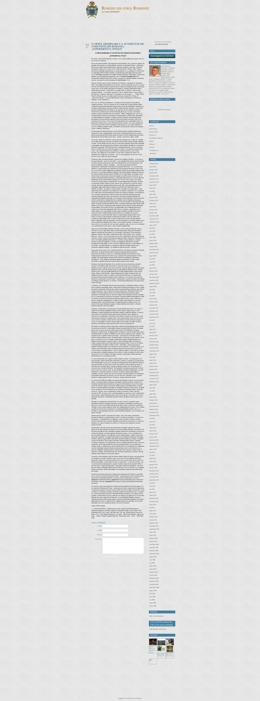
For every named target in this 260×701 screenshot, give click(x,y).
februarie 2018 (153, 302)
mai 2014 (152, 424)
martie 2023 (152, 166)
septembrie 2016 (154, 351)
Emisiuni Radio (153, 132)
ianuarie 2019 (153, 274)
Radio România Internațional (157, 629)
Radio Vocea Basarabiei (156, 616)
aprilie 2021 (152, 203)
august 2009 (153, 557)
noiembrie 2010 (153, 523)
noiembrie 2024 (153, 163)
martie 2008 (152, 606)
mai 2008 (152, 600)
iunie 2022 (152, 188)
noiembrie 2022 (153, 179)
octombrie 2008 (153, 584)
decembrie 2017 (154, 308)
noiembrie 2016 (153, 345)
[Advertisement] (164, 680)
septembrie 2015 (154, 381)
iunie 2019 (152, 262)
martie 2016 (152, 363)
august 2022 (153, 185)
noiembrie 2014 (153, 409)
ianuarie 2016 (153, 369)
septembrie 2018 (154, 283)
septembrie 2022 (154, 182)
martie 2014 (152, 431)
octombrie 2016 (153, 348)
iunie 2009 (152, 560)
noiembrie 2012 (153, 474)
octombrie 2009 (153, 550)
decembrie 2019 (154, 249)
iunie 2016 (152, 357)
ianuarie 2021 (153, 213)
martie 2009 (152, 569)
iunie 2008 (152, 596)
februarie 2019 (153, 271)
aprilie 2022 (152, 194)
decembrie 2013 (154, 440)
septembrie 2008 (154, 587)
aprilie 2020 (152, 237)
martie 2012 (152, 495)
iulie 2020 (152, 228)
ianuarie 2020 (153, 246)
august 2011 (152, 504)
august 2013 (153, 449)
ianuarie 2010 (153, 541)
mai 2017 (152, 326)
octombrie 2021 (153, 200)
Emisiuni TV (153, 135)
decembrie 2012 (154, 471)
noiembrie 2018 (153, 280)
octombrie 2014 (153, 412)
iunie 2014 (152, 421)
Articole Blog (153, 129)
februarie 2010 (153, 538)
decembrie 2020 (154, 216)
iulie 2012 (152, 483)
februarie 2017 (153, 335)
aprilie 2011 (152, 510)
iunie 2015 (152, 388)
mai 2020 (152, 234)
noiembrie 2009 (153, 547)
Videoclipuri (152, 153)
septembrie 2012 (154, 480)
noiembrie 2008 (153, 581)
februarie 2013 (153, 464)
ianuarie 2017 (153, 339)
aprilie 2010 (152, 532)
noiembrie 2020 (153, 219)
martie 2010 (152, 535)
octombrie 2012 (153, 477)
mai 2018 (152, 295)
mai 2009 (152, 563)
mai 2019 (152, 265)
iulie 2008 (152, 593)
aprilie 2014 (152, 428)
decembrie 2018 (154, 277)
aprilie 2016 (152, 360)
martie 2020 (152, 240)
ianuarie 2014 (153, 437)
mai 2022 (152, 191)
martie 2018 (152, 299)
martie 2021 (152, 206)
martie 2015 (152, 397)
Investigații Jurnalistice (156, 138)
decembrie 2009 (154, 544)
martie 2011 (152, 514)
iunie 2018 (152, 292)
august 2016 (153, 354)
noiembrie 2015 (153, 375)
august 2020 (153, 225)
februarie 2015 (153, 400)
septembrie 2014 (154, 415)
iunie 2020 (152, 231)
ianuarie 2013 (153, 467)
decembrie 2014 (154, 406)
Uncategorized (153, 150)
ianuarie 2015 (153, 403)
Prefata (151, 141)
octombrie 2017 (153, 314)
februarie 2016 (153, 366)
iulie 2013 (152, 452)
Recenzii (151, 147)
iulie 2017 (152, 320)
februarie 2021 (153, 210)
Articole (151, 126)
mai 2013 (152, 455)
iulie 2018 (152, 289)
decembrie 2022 (154, 176)
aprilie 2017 (152, 329)
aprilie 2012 (152, 492)
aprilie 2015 (152, 394)
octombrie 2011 (153, 501)
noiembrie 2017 (153, 311)
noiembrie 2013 (153, 443)
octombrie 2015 (153, 378)
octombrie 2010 (153, 526)
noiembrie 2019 (153, 252)
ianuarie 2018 (153, 305)
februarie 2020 (153, 243)
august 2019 (153, 256)
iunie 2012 (152, 486)
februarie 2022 (153, 197)
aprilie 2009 (152, 566)
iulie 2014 (152, 418)
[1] (126, 69)
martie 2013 (152, 461)
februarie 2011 (153, 517)
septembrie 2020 (154, 222)
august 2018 (153, 286)
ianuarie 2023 (153, 173)
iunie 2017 (152, 323)
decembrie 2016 (154, 342)
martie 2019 (152, 268)
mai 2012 (152, 489)
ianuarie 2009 (153, 575)
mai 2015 (152, 391)
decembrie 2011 (154, 498)
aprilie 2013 (152, 458)
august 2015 (153, 384)
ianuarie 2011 (153, 520)
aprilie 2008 (152, 603)
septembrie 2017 (154, 317)
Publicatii (152, 144)
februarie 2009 (153, 572)
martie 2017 (152, 332)
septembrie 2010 (154, 529)
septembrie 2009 (154, 553)
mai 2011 (152, 507)
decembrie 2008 (154, 578)
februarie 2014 (153, 434)
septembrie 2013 (154, 446)
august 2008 (153, 590)
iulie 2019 (152, 259)
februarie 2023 (153, 170)
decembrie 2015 (154, 372)
